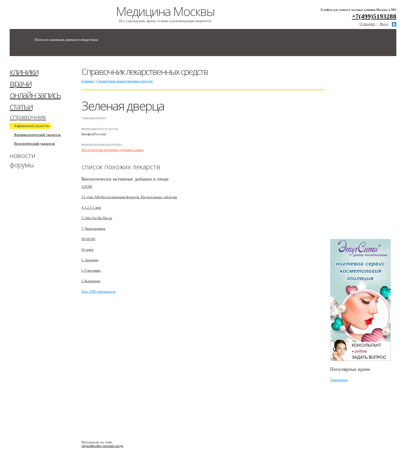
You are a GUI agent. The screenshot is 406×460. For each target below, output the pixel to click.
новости (22, 155)
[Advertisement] (368, 150)
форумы (22, 164)
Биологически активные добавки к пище (112, 150)
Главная (87, 81)
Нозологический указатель (34, 143)
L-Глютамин (91, 270)
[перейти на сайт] (363, 300)
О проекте (367, 24)
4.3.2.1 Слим (91, 207)
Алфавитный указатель (31, 126)
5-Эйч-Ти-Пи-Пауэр (96, 218)
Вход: (384, 24)
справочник (28, 116)
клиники (24, 71)
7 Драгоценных (93, 228)
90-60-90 (88, 239)
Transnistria (339, 380)
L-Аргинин (89, 260)
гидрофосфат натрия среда (102, 446)
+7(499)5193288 (374, 16)
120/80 (86, 186)
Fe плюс (87, 249)
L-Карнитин (90, 281)
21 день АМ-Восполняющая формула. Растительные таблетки (129, 197)
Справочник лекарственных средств (124, 81)
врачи (20, 83)
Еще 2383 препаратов (98, 291)
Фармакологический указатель (37, 135)
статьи (21, 106)
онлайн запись (35, 95)
